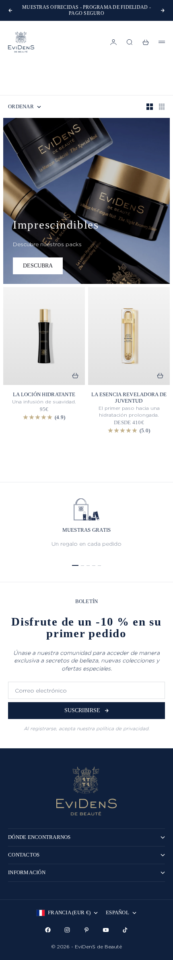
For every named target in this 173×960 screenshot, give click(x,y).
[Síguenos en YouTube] (106, 930)
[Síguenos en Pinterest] (86, 930)
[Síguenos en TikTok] (125, 930)
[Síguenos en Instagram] (67, 930)
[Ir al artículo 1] (75, 565)
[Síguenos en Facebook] (48, 930)
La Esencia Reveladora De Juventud (129, 397)
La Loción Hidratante (44, 394)
